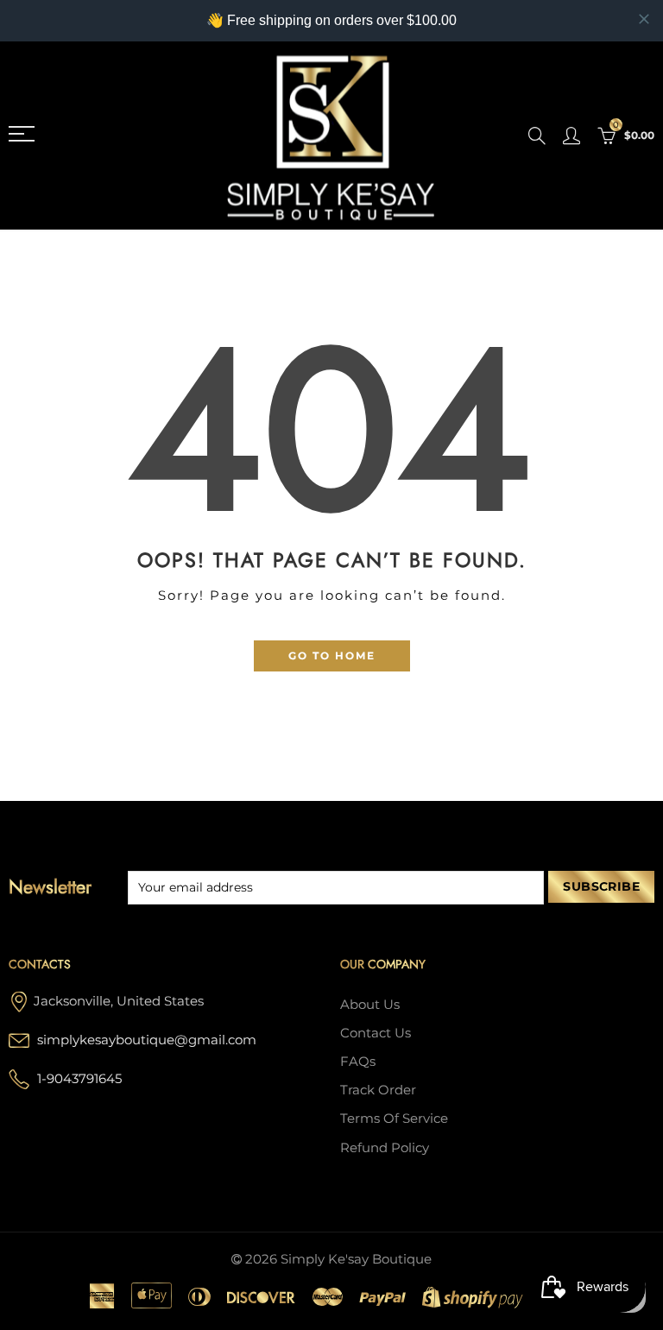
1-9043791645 (79, 1079)
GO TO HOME (332, 655)
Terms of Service (394, 1118)
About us (370, 1004)
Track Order (378, 1090)
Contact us (375, 1033)
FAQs (358, 1061)
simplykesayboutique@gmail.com (146, 1040)
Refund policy (384, 1148)
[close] (644, 19)
